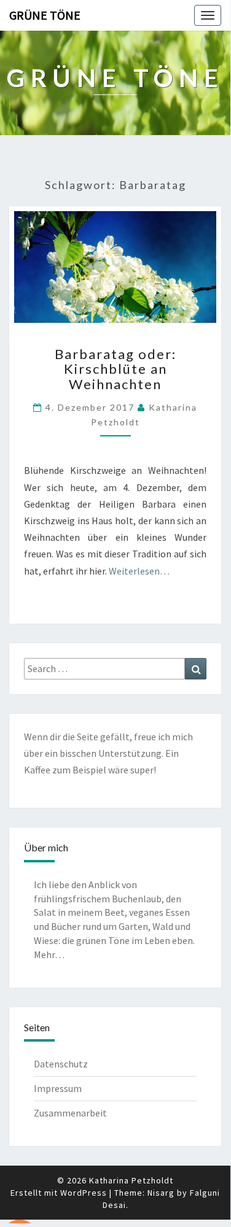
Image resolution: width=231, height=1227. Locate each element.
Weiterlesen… (139, 571)
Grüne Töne (44, 15)
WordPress (83, 1192)
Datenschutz (61, 1064)
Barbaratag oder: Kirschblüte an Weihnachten (115, 369)
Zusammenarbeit (70, 1113)
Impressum (58, 1088)
